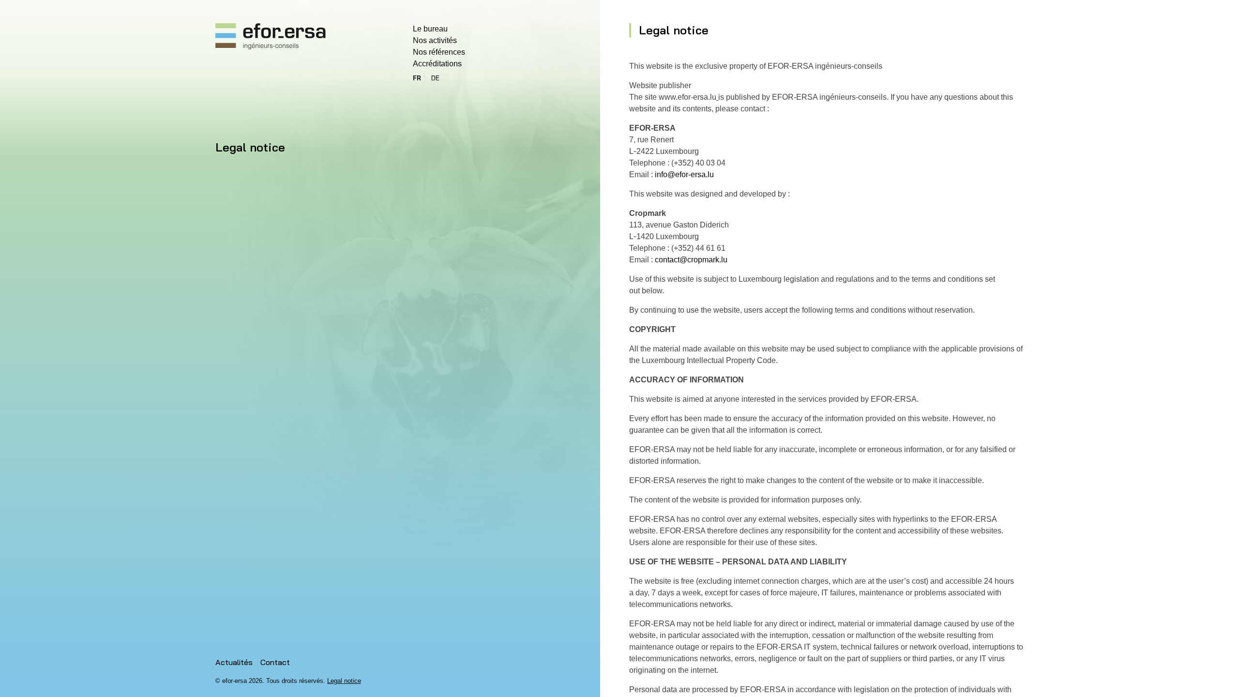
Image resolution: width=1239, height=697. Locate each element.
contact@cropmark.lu (691, 260)
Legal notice (344, 680)
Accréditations (437, 64)
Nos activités (435, 40)
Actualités (234, 662)
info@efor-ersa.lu (684, 174)
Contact (275, 662)
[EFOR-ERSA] (270, 36)
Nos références (439, 52)
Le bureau (430, 29)
